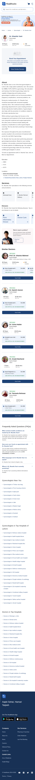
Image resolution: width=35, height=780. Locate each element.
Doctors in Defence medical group (13, 659)
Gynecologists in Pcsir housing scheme (15, 488)
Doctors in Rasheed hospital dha (13, 634)
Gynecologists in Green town (12, 499)
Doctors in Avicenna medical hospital (14, 666)
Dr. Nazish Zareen (16, 290)
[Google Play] (8, 719)
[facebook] (23, 772)
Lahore (9, 30)
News (3, 739)
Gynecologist (17, 30)
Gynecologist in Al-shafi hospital (12, 565)
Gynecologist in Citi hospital (11, 572)
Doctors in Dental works (10, 619)
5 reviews (27, 263)
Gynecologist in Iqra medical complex (14, 540)
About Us (4, 735)
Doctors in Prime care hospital (12, 641)
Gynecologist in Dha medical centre (14, 554)
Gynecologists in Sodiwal (11, 516)
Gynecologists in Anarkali (11, 513)
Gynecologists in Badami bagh (12, 506)
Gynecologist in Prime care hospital (14, 550)
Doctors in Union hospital (11, 637)
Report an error (17, 240)
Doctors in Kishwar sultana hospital (13, 623)
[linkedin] (32, 772)
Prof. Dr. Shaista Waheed (18, 256)
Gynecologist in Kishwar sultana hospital (15, 533)
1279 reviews (27, 45)
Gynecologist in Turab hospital (12, 595)
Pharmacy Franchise (23, 732)
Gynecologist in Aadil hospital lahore (14, 536)
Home (3, 30)
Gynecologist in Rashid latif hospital (14, 583)
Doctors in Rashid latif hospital (12, 677)
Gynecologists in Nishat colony (12, 509)
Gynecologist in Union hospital (12, 547)
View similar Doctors (17, 69)
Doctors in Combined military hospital (14, 684)
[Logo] (4, 696)
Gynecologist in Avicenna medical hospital (15, 575)
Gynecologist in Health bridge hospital (14, 561)
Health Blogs (5, 761)
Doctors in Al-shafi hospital (11, 655)
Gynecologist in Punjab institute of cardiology (16, 579)
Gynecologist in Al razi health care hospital (15, 558)
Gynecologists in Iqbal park (11, 491)
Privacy (9, 776)
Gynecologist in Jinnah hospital (12, 603)
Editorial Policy (6, 747)
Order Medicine (22, 735)
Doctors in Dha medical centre (12, 644)
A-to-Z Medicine (6, 758)
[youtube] (19, 772)
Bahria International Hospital (10, 173)
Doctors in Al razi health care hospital (14, 648)
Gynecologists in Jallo (10, 502)
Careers (4, 743)
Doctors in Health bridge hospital (13, 652)
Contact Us (5, 750)
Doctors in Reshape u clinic (11, 616)
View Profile (18, 278)
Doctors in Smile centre (10, 669)
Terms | (4, 776)
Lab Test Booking (22, 739)
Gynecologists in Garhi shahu (12, 495)
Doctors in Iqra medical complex (13, 630)
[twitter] (28, 772)
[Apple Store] (22, 719)
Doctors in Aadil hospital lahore (12, 626)
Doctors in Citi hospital (10, 662)
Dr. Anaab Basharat (16, 359)
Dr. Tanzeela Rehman (17, 393)
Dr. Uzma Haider (15, 324)
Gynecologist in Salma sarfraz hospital (14, 599)
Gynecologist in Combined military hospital (16, 592)
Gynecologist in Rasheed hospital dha (14, 543)
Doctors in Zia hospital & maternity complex (16, 680)
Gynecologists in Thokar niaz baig (13, 484)
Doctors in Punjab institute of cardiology (15, 673)
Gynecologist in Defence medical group (15, 568)
